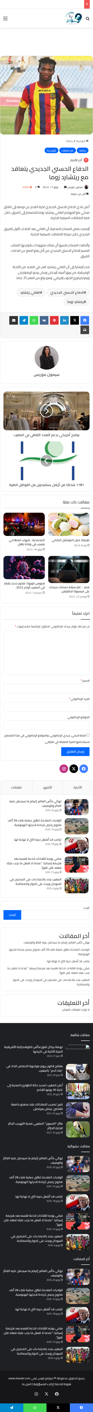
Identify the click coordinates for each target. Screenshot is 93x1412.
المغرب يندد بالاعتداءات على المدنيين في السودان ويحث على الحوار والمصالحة (35, 882)
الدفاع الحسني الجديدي (67, 292)
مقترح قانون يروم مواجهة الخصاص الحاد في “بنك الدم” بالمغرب (34, 1068)
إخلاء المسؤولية (43, 1384)
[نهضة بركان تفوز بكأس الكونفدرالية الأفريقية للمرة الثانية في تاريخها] (78, 1053)
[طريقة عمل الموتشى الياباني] (69, 524)
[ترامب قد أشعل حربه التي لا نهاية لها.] (76, 845)
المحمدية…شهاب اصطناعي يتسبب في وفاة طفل (27, 542)
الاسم (85, 680)
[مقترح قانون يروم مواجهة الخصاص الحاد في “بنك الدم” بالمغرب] (78, 1072)
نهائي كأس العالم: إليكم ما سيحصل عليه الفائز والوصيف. (35, 803)
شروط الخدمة (63, 1384)
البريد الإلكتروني (79, 698)
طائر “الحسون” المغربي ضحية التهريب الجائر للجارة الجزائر (35, 1126)
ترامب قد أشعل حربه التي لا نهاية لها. (37, 839)
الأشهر (47, 787)
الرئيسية (81, 141)
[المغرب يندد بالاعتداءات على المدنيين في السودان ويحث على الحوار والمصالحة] (76, 885)
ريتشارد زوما (75, 301)
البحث (86, 907)
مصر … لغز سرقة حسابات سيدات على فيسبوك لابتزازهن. (69, 589)
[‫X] (74, 320)
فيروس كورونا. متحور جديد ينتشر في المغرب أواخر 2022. (24, 585)
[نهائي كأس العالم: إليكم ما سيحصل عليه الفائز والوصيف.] (76, 807)
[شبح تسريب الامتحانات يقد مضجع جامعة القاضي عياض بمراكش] (78, 1110)
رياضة (69, 141)
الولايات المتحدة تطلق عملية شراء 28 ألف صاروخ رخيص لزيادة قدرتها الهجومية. (34, 823)
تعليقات (16, 787)
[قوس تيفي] (73, 18)
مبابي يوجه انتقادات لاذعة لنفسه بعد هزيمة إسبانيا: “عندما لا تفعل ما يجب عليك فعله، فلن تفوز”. (33, 863)
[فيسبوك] (84, 320)
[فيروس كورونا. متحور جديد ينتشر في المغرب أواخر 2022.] (24, 567)
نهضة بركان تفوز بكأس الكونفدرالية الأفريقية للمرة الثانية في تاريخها (33, 1049)
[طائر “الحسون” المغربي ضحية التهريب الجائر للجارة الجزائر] (78, 1129)
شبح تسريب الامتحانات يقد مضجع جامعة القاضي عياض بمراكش (37, 1107)
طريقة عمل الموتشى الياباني (71, 540)
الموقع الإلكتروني (78, 717)
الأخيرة (78, 787)
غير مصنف (68, 150)
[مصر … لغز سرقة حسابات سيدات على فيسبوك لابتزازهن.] (69, 569)
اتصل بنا (26, 1384)
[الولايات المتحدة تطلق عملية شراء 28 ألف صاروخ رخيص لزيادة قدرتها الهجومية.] (76, 826)
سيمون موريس (75, 187)
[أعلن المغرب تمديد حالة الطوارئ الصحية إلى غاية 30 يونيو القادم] (78, 1091)
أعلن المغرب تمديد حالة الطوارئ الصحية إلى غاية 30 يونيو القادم (35, 1087)
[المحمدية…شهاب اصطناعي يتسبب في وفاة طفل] (24, 524)
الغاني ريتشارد (30, 292)
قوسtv (51, 150)
